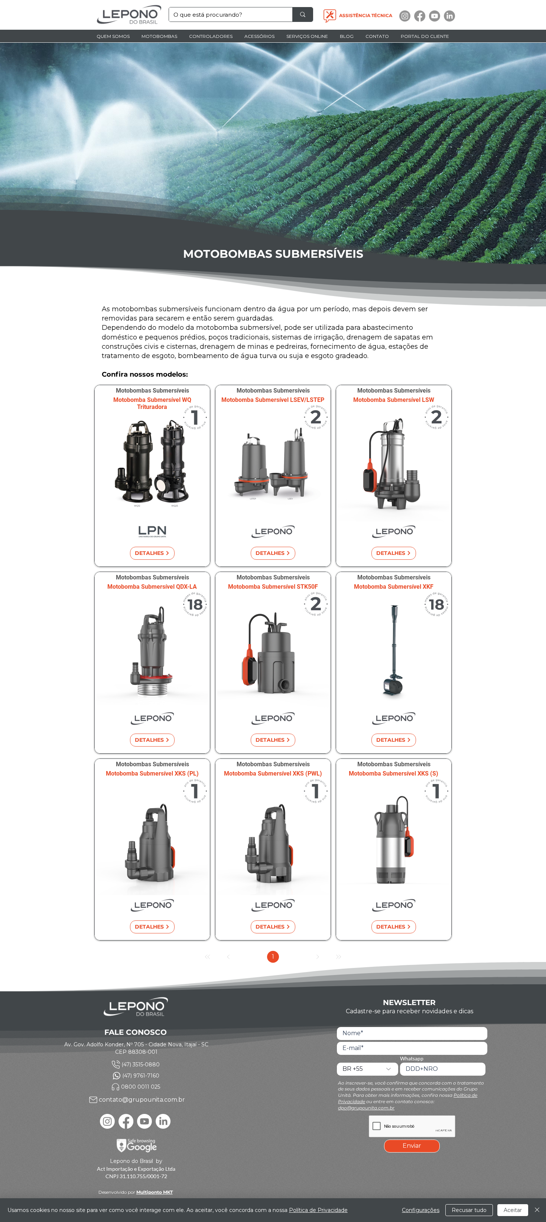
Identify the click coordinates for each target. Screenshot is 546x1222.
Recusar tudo (469, 1210)
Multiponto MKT (154, 1192)
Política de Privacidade (318, 1210)
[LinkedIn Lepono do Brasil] (449, 16)
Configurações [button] (420, 1210)
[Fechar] (537, 1210)
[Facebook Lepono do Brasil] (419, 16)
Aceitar (513, 1210)
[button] (159, 36)
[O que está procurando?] (302, 14)
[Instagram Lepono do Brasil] (404, 16)
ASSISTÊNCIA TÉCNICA (365, 15)
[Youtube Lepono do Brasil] (434, 16)
